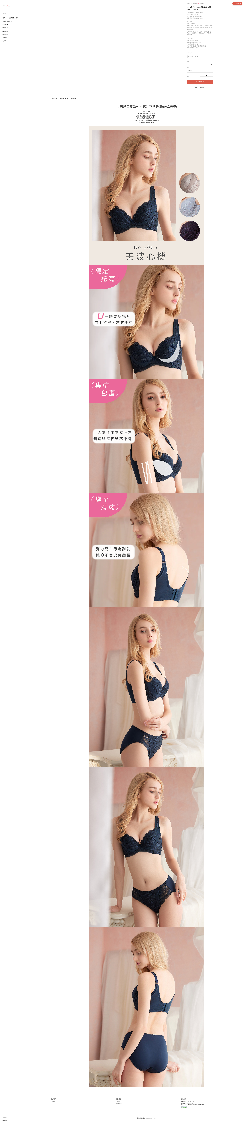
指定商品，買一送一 (194, 56)
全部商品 (189, 3)
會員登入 (4, 1117)
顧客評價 (73, 98)
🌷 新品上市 (201, 3)
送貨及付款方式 (64, 98)
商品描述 (54, 98)
